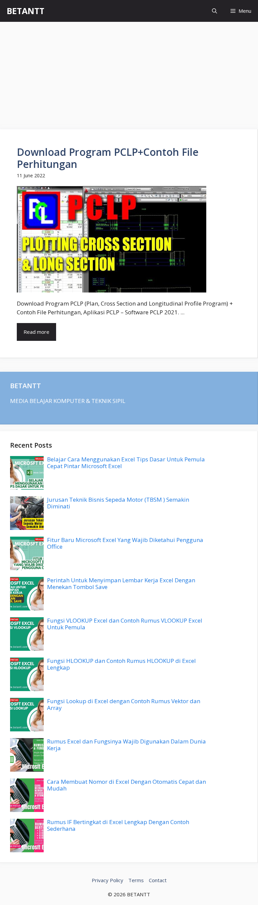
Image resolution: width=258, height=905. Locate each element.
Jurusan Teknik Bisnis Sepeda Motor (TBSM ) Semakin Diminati (118, 503)
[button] (214, 11)
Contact (158, 880)
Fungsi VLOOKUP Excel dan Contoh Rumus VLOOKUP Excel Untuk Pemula (124, 624)
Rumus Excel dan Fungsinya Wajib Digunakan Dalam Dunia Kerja (126, 744)
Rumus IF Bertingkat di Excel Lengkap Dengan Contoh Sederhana (118, 825)
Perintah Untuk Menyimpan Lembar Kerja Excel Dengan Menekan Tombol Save (121, 583)
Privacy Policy (107, 880)
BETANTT (25, 10)
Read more (36, 331)
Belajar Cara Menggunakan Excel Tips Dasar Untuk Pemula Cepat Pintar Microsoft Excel (126, 462)
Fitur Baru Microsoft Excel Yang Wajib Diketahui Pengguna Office (125, 543)
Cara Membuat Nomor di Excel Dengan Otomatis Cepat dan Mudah (126, 785)
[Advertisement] (129, 72)
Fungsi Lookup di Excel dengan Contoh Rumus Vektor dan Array (123, 704)
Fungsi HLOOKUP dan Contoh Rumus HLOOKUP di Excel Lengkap (121, 664)
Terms (136, 880)
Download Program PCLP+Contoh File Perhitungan (108, 158)
